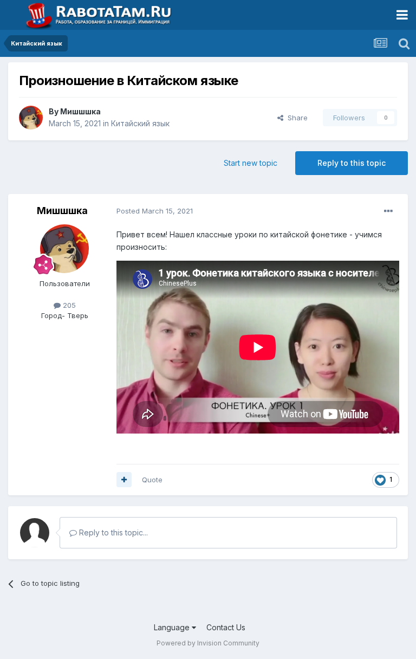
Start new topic (250, 162)
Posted (154, 210)
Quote (152, 479)
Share (295, 117)
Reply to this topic (351, 162)
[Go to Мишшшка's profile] (31, 118)
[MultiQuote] (124, 479)
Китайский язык (140, 123)
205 (68, 305)
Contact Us (225, 627)
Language (173, 627)
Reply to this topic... (112, 532)
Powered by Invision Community (208, 643)
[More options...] (388, 211)
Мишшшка (80, 111)
